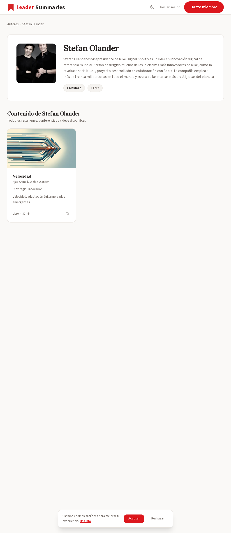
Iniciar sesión (170, 7)
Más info (85, 521)
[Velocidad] (41, 175)
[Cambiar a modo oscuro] (152, 7)
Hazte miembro (203, 7)
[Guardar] (67, 214)
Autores (13, 24)
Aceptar (134, 518)
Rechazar (157, 518)
